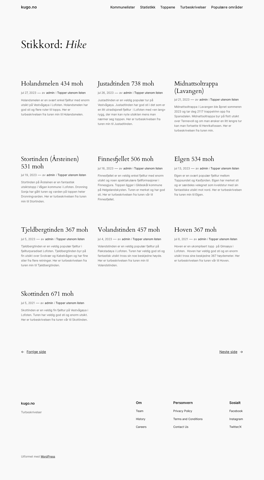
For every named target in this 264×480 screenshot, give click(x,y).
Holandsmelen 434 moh (52, 84)
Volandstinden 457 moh (129, 230)
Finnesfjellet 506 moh (125, 159)
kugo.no (29, 7)
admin (50, 92)
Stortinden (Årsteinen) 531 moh (50, 163)
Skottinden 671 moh (47, 294)
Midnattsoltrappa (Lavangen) (196, 87)
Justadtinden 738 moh (126, 84)
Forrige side (33, 352)
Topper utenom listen (71, 92)
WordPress (48, 456)
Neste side (231, 352)
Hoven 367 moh (195, 230)
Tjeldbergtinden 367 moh (54, 230)
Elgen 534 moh (194, 159)
